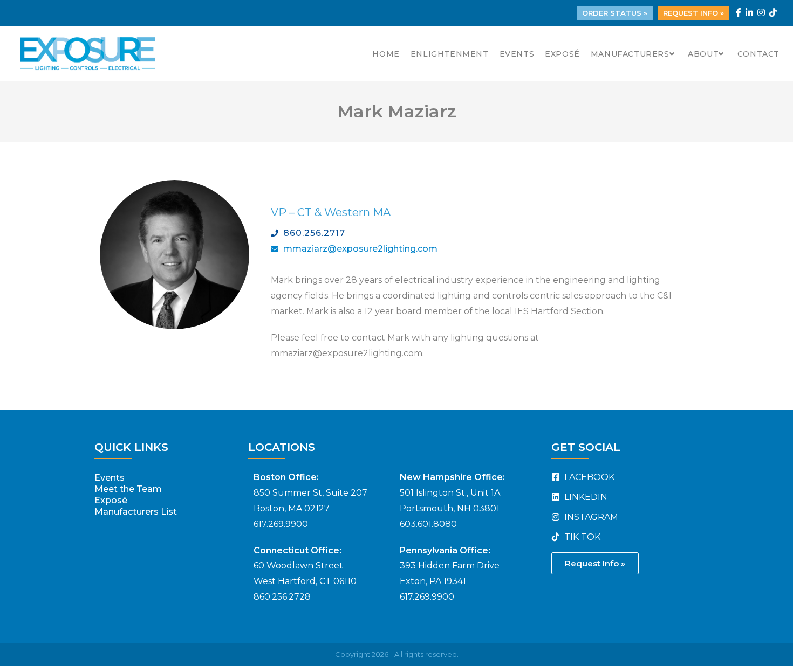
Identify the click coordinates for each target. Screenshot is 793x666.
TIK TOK (581, 537)
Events (109, 478)
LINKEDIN (584, 497)
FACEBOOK (588, 477)
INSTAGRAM (590, 517)
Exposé (110, 500)
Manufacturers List (135, 512)
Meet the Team (128, 489)
